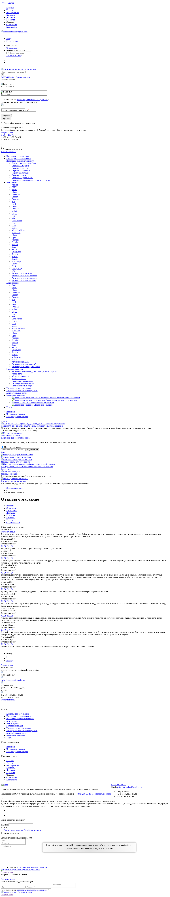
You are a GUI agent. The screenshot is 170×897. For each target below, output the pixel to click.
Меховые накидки (9, 474)
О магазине (11, 24)
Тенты (9, 738)
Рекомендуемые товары (17, 416)
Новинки (10, 412)
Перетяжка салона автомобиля (20, 718)
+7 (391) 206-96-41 (82, 794)
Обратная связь (13, 522)
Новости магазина (12, 447)
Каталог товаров (8, 151)
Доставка (10, 17)
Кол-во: (4, 825)
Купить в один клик (30, 870)
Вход (8, 38)
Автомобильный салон (16, 733)
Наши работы (12, 12)
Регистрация (12, 41)
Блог (3, 452)
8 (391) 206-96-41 (8, 135)
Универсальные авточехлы (18, 728)
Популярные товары (15, 414)
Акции (4, 421)
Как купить (11, 510)
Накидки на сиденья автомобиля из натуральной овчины (27, 467)
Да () (3, 546)
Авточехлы (11, 721)
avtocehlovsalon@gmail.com (15, 32)
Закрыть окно (7, 132)
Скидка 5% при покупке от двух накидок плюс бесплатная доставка (32, 426)
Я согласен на (26, 99)
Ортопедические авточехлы (13, 481)
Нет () (10, 546)
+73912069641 (7, 3)
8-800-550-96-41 (8, 77)
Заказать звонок (23, 77)
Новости (10, 506)
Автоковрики (12, 723)
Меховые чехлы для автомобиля (15, 462)
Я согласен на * (26, 867)
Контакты (10, 15)
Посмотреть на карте (101, 794)
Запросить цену (24, 892)
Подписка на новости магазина (15, 438)
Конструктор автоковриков (18, 716)
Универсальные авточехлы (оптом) (22, 730)
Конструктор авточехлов (17, 714)
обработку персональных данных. (32, 99)
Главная (10, 8)
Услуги (9, 10)
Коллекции (6, 469)
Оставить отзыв (8, 532)
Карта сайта (11, 27)
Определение (12, 48)
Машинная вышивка (10, 435)
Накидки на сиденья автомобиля (16, 457)
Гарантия (10, 20)
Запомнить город (14, 55)
